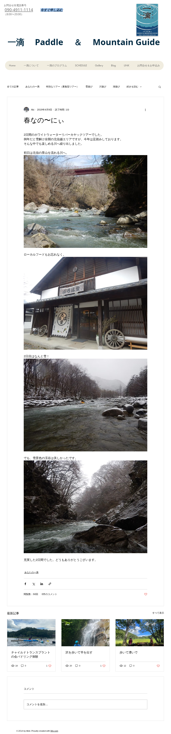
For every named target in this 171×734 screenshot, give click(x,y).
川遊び (102, 86)
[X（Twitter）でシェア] (33, 583)
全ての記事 (13, 86)
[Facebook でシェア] (25, 583)
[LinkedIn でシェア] (41, 583)
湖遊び (116, 86)
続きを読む (132, 86)
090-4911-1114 (19, 9)
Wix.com (54, 731)
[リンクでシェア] (49, 583)
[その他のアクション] (145, 110)
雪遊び (89, 86)
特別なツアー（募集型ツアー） (62, 86)
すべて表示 (158, 612)
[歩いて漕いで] (140, 632)
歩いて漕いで (129, 652)
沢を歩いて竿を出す (79, 652)
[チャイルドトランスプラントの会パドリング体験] (31, 632)
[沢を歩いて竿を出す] (85, 632)
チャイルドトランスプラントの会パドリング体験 (30, 654)
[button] (159, 86)
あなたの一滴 (32, 86)
